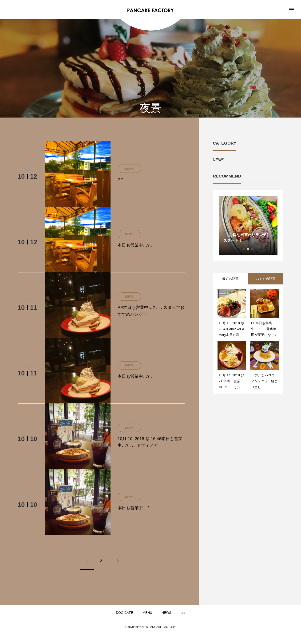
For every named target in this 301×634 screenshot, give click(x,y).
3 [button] (252, 249)
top (183, 612)
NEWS (218, 160)
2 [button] (248, 249)
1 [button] (244, 249)
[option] (246, 225)
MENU (147, 612)
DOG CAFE (124, 612)
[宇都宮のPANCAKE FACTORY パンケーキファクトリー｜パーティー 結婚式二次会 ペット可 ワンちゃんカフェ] (150, 10)
